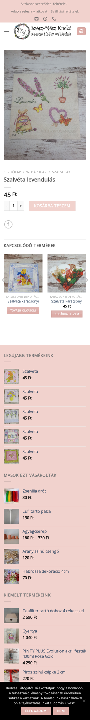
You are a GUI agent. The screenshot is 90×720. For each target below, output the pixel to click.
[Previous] (3, 290)
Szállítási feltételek (65, 11)
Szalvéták (61, 172)
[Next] (86, 290)
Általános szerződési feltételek (44, 4)
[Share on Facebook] (8, 224)
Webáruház (36, 172)
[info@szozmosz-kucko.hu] (37, 18)
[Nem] (83, 702)
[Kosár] (81, 31)
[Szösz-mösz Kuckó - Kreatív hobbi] (43, 31)
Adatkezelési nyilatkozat (29, 11)
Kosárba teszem (52, 205)
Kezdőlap (12, 172)
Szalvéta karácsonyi (23, 301)
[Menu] (7, 31)
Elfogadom (35, 711)
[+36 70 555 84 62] (54, 18)
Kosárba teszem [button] (67, 314)
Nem (61, 711)
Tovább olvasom (23, 310)
